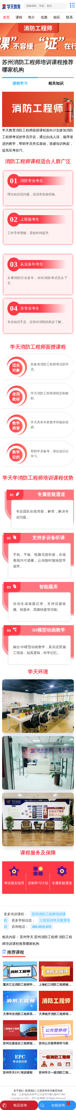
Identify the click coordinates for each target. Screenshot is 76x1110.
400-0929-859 (41, 926)
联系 (69, 17)
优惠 (44, 17)
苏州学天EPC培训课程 (18, 1072)
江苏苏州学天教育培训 (49, 1090)
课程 (19, 17)
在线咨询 (58, 1105)
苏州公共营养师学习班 (53, 1043)
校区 (56, 17)
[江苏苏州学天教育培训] (11, 6)
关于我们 (19, 1090)
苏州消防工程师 (46, 937)
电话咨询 (20, 1105)
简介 (31, 17)
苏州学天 (26, 937)
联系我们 (30, 1090)
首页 (6, 17)
